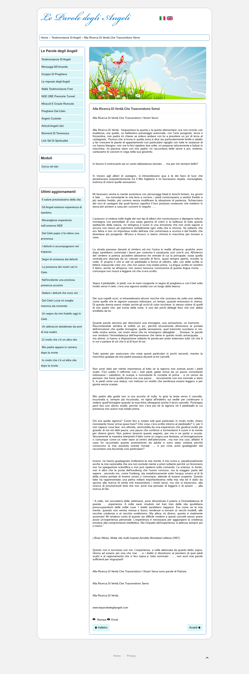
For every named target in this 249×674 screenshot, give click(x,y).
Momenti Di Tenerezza (55, 133)
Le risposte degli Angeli (55, 81)
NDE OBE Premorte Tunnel (58, 96)
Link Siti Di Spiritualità (54, 140)
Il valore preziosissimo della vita (61, 199)
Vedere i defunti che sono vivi (60, 292)
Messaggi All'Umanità (54, 66)
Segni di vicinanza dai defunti (60, 259)
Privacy (131, 655)
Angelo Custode (51, 118)
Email (114, 619)
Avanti (193, 627)
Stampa (101, 619)
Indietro (102, 627)
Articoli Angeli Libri (52, 125)
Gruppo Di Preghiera (54, 74)
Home (44, 37)
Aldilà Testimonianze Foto (57, 88)
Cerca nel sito (49, 166)
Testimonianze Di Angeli (66, 37)
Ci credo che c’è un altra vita (59, 339)
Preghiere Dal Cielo (53, 111)
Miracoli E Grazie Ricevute (57, 103)
